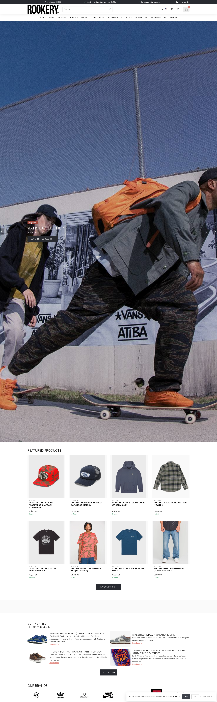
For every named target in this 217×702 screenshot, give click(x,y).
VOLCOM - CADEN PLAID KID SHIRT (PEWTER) (170, 504)
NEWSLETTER (141, 17)
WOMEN (61, 17)
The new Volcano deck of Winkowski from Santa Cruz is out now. (158, 652)
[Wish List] (178, 9)
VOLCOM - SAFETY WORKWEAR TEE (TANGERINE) (86, 569)
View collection (107, 587)
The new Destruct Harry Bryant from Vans (76, 651)
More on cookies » (206, 696)
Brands (173, 17)
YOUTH (73, 17)
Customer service (182, 2)
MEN (51, 17)
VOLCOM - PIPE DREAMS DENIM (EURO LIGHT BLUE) (169, 569)
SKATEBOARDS (114, 17)
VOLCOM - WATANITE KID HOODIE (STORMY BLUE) (128, 504)
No (195, 696)
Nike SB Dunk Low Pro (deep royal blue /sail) (76, 633)
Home (42, 17)
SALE (128, 17)
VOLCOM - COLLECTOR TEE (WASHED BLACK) (42, 569)
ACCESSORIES (97, 17)
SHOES (84, 17)
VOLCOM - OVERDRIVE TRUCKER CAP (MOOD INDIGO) (86, 504)
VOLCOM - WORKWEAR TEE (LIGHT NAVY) (129, 569)
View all (107, 672)
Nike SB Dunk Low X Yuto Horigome (153, 634)
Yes (186, 696)
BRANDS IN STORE (158, 17)
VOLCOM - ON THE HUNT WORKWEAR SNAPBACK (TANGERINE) (41, 505)
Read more (54, 644)
